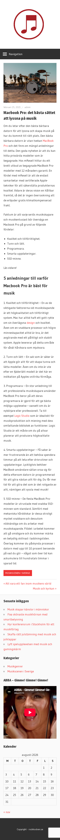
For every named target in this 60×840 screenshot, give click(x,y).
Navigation (15, 54)
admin (27, 107)
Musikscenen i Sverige (17, 573)
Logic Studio (22, 415)
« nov (7, 812)
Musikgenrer (15, 666)
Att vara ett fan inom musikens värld (28, 583)
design (31, 322)
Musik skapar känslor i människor (28, 609)
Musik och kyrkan (43, 588)
